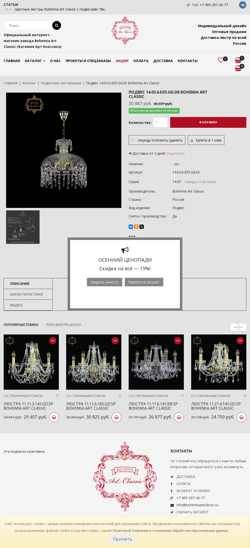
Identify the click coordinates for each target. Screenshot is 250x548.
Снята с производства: (148, 216)
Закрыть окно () (105, 282)
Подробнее (175, 153)
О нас (55, 60)
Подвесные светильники (61, 83)
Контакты (188, 60)
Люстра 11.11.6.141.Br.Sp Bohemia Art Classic (153, 406)
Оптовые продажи (229, 31)
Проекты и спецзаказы (88, 60)
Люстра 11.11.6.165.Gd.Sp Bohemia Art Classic (91, 406)
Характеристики (26, 294)
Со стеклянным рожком (23, 396)
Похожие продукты (63, 325)
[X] (141, 227)
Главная (12, 60)
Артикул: (136, 172)
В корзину (208, 122)
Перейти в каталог (144, 282)
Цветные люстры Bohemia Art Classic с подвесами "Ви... (61, 9)
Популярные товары (21, 325)
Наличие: (136, 163)
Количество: (140, 122)
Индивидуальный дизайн (222, 25)
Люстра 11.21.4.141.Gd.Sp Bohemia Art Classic (216, 406)
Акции (122, 60)
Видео (16, 305)
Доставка (163, 60)
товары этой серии (200, 181)
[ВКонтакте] (131, 227)
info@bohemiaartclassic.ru (197, 505)
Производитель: (142, 191)
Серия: (134, 181)
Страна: (135, 199)
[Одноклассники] (136, 227)
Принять (122, 539)
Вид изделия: (139, 207)
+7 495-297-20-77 (214, 4)
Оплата (140, 60)
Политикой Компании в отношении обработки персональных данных (170, 530)
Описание (20, 283)
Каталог (33, 60)
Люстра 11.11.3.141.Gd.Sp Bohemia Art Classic (28, 406)
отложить (159, 140)
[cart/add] (54, 417)
